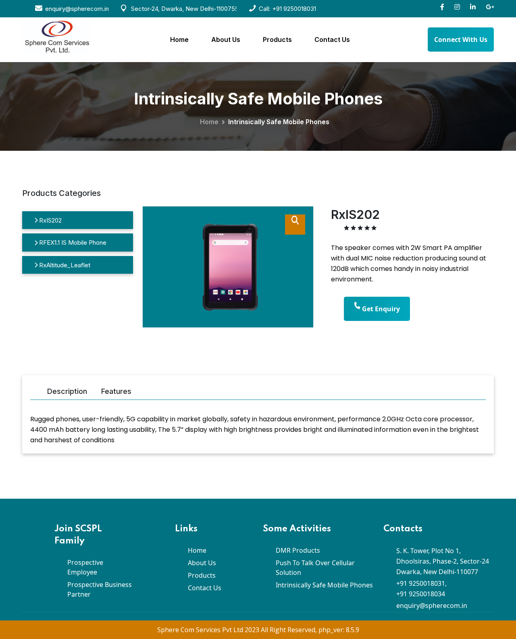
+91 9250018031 (294, 8)
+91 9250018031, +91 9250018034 (421, 588)
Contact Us (332, 39)
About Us (225, 39)
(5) (382, 229)
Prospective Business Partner (99, 589)
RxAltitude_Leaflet (63, 265)
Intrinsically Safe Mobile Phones (324, 585)
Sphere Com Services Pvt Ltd (201, 629)
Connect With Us (460, 39)
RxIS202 (49, 220)
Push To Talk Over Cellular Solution (315, 567)
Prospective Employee (85, 567)
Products (277, 39)
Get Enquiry (380, 308)
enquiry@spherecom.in (431, 605)
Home (179, 39)
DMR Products (298, 550)
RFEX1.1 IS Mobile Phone (71, 242)
